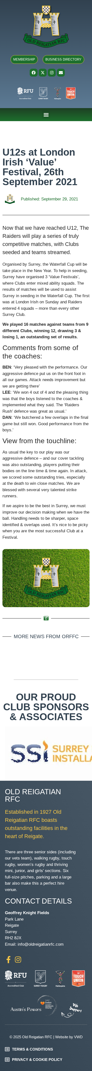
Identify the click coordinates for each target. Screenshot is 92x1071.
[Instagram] (52, 73)
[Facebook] (34, 73)
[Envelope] (61, 73)
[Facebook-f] (8, 959)
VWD (78, 1037)
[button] (46, 115)
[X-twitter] (43, 73)
